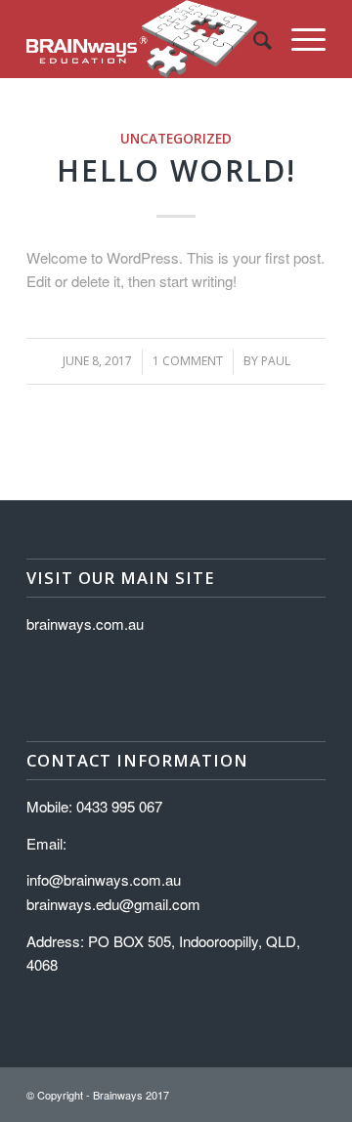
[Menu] (299, 39)
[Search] (253, 39)
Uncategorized (176, 138)
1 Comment (188, 361)
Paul (275, 361)
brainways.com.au (85, 623)
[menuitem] (253, 39)
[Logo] (146, 39)
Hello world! (176, 170)
